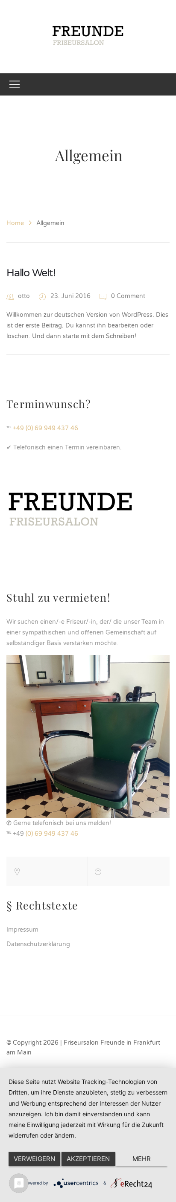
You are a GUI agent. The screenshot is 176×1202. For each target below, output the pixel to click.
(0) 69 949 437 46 (52, 833)
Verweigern (34, 1159)
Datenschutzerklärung (38, 944)
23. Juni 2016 (71, 296)
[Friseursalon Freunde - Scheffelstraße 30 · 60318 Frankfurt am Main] (88, 36)
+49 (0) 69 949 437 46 (45, 428)
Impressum (22, 929)
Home (15, 223)
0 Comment (127, 296)
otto (24, 296)
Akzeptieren (88, 1159)
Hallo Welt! (30, 272)
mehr (141, 1159)
